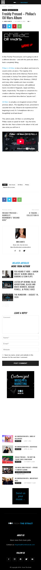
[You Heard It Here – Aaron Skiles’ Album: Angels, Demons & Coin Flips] (7, 274)
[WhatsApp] (19, 26)
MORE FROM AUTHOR (20, 266)
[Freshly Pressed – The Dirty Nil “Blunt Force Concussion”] (7, 459)
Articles (10, 6)
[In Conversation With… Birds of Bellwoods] (7, 439)
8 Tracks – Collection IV (33, 214)
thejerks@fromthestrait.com (25, 545)
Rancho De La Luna (9, 187)
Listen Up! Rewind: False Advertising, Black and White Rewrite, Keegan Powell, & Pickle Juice (25, 285)
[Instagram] (20, 251)
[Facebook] (4, 26)
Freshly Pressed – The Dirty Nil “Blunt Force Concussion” (25, 458)
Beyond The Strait (12, 10)
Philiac (27, 184)
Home (4, 6)
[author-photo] (20, 239)
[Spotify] (20, 559)
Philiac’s (5, 68)
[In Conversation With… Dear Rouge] (7, 449)
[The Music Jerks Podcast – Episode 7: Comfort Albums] (7, 470)
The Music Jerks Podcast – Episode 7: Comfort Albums (26, 468)
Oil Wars (12, 68)
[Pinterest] (14, 26)
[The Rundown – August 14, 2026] (7, 297)
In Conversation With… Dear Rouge (26, 447)
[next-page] (7, 305)
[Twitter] (9, 26)
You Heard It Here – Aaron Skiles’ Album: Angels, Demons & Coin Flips (26, 274)
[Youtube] (32, 559)
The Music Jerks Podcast (23, 472)
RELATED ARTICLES (20, 262)
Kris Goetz (8, 21)
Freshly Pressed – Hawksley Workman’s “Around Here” (11, 216)
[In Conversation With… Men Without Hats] (7, 481)
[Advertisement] (20, 166)
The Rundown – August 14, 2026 (26, 296)
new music (12, 184)
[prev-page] (3, 305)
